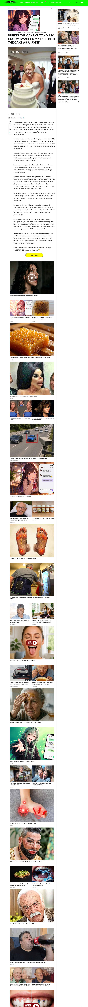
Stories (59, 21)
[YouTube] (78, 2)
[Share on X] (20, 118)
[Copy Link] (23, 118)
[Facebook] (76, 2)
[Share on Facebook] (18, 118)
